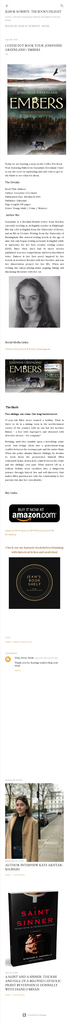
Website (9, 349)
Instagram (44, 349)
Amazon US (26, 530)
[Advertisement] (34, 748)
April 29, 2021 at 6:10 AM (46, 658)
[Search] (62, 5)
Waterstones (41, 530)
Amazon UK (11, 530)
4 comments (19, 875)
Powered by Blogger (37, 1015)
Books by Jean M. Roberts (22, 26)
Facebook (21, 349)
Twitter (33, 349)
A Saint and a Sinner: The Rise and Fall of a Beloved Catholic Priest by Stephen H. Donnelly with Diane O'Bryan (33, 983)
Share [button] (7, 637)
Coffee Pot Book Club (22, 642)
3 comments (19, 995)
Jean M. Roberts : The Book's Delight (33, 11)
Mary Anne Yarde (24, 657)
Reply (18, 670)
